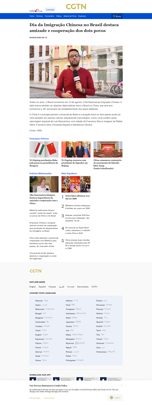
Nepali (71, 347)
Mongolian (74, 339)
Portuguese (75, 360)
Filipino (41, 343)
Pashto (101, 300)
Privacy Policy (35, 398)
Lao (69, 330)
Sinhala (102, 318)
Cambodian (41, 322)
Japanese (73, 322)
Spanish (103, 322)
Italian (71, 318)
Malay (74, 334)
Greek (41, 356)
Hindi (70, 305)
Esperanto (43, 339)
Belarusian (44, 309)
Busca (118, 16)
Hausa (40, 360)
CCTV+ (95, 286)
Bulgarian (43, 318)
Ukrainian (105, 343)
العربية (61, 286)
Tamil (101, 330)
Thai (100, 334)
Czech (40, 330)
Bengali (40, 313)
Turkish (102, 339)
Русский (70, 286)
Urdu (100, 347)
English (33, 286)
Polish (71, 356)
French (41, 347)
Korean (72, 326)
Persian (72, 352)
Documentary (83, 286)
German (42, 352)
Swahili (103, 326)
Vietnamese (105, 352)
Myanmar (75, 343)
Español (42, 286)
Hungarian (73, 309)
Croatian (42, 326)
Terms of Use (49, 398)
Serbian (103, 313)
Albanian (41, 300)
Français (52, 286)
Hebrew (72, 300)
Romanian (104, 305)
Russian (103, 309)
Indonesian (76, 313)
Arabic (41, 305)
